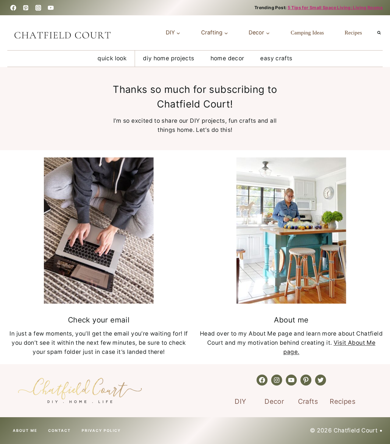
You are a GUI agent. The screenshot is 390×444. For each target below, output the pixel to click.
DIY (240, 401)
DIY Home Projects (168, 58)
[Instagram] (38, 7)
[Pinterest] (25, 7)
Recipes (353, 33)
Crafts (308, 401)
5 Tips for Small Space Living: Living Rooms (335, 7)
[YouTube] (51, 7)
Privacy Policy (101, 430)
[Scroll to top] (22, 420)
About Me (25, 430)
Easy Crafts (276, 58)
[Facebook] (13, 7)
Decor (274, 401)
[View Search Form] (379, 33)
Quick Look (112, 58)
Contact (59, 430)
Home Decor (227, 58)
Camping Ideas (307, 33)
